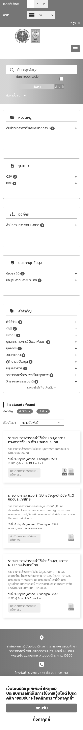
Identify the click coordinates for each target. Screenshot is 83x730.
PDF (10, 183)
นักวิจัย (12, 335)
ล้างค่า (59, 86)
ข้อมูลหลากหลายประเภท (23, 280)
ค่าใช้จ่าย (13, 321)
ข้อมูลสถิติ (14, 273)
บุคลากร (13, 348)
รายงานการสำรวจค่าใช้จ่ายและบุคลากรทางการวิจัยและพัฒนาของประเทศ (36, 440)
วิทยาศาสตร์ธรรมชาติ (21, 381)
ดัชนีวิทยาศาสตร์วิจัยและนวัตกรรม (29, 128)
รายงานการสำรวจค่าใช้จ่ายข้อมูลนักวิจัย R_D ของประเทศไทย (41, 497)
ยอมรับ (41, 708)
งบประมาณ (15, 355)
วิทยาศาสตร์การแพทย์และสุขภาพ (29, 375)
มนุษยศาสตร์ (16, 368)
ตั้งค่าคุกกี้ (41, 719)
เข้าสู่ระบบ (74, 23)
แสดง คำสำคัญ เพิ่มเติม (40, 387)
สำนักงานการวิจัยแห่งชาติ (24, 225)
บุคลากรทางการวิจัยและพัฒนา (27, 341)
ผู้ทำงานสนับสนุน (18, 361)
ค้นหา (37, 86)
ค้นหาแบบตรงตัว (27, 76)
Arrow (41, 15)
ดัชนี (11, 328)
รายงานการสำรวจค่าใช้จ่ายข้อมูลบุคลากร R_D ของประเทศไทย (38, 563)
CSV (11, 176)
